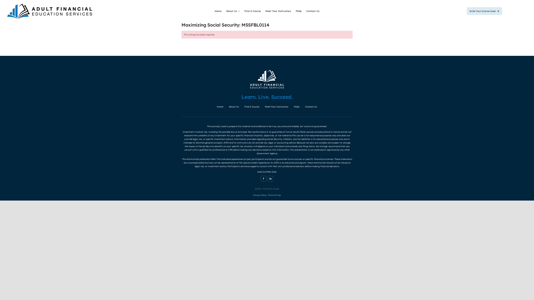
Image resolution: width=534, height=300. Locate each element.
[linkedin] (270, 178)
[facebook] (263, 178)
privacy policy (260, 195)
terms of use (274, 195)
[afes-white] (267, 69)
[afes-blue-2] (49, 3)
